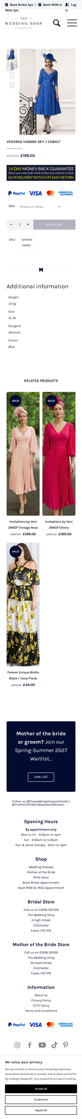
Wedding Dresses (41, 867)
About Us (41, 995)
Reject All (41, 1110)
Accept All (41, 1088)
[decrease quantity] (11, 225)
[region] (41, 1087)
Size (12, 206)
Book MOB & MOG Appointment (41, 888)
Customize (41, 1099)
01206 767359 (49, 910)
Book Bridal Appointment (41, 882)
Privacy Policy (41, 1000)
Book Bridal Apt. (22, 5)
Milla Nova (41, 877)
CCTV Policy (41, 1005)
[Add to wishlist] (35, 396)
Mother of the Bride (41, 872)
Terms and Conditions (41, 1011)
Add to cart (54, 224)
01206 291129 (48, 952)
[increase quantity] (27, 225)
